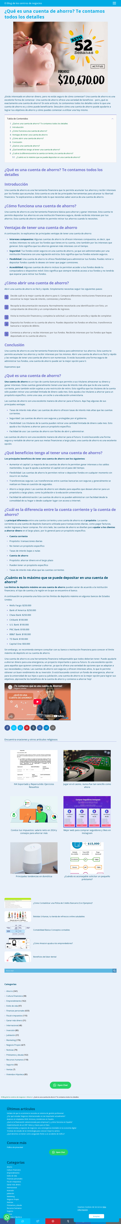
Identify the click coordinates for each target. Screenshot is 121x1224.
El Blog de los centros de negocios (23, 3)
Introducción (18, 127)
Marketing (11, 1040)
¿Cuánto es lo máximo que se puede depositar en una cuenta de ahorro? (48, 157)
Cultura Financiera (14, 996)
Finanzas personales (15, 1010)
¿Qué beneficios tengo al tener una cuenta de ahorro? (36, 149)
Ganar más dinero (14, 1020)
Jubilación (10, 1035)
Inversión (10, 1030)
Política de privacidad (15, 1147)
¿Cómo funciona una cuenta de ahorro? (29, 131)
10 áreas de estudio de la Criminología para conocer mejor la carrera (33, 1131)
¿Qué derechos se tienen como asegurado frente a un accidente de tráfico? (36, 1134)
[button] (6, 1217)
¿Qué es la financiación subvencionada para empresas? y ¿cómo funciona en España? (39, 1122)
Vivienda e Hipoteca (15, 1074)
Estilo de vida (12, 1006)
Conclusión (17, 142)
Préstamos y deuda (14, 1055)
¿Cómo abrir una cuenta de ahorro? (28, 138)
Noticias (10, 1050)
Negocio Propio (13, 1045)
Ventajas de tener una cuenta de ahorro (30, 134)
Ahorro (9, 991)
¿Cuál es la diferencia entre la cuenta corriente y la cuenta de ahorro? (42, 153)
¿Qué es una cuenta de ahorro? (26, 146)
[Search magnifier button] (114, 971)
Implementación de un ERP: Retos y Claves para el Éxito (28, 1125)
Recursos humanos (14, 1059)
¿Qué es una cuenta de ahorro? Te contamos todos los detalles (40, 123)
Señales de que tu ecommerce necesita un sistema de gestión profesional (35, 1113)
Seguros (10, 1064)
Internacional (12, 1025)
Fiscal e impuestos (14, 1015)
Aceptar (96, 1216)
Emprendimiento (13, 1001)
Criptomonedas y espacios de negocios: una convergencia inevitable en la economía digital (41, 1128)
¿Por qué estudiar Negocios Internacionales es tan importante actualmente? (36, 1116)
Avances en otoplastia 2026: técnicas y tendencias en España (30, 1119)
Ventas (9, 1069)
